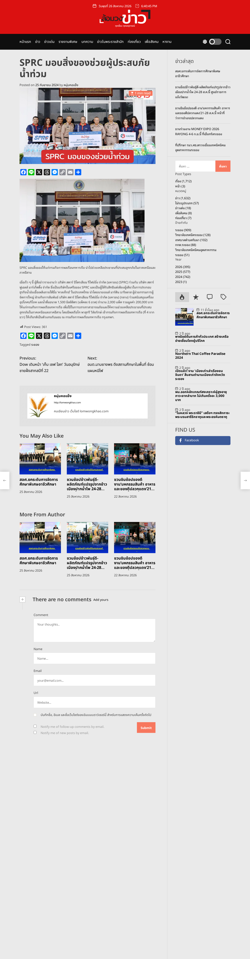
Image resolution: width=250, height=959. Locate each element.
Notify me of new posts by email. (65, 733)
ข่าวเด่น (49, 41)
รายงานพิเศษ (68, 41)
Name (38, 649)
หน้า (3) (180, 186)
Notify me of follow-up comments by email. (72, 727)
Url (36, 693)
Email (38, 671)
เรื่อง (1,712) (183, 180)
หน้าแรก (25, 41)
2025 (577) (182, 271)
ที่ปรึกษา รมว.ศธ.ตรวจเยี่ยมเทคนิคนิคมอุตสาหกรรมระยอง (200, 147)
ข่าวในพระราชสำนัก (110, 41)
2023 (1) (181, 281)
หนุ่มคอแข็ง (71, 85)
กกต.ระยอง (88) (185, 244)
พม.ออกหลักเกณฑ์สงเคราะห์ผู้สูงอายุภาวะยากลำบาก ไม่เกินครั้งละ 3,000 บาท (201, 396)
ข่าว (37, 41)
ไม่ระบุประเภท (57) (187, 202)
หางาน (167, 41)
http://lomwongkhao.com (67, 402)
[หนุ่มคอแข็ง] (38, 406)
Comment (41, 615)
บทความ (87, 41)
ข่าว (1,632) (182, 197)
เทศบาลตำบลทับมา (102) (191, 239)
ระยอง (35, 344)
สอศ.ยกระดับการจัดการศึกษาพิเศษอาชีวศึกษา (39, 482)
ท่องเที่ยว (134, 41)
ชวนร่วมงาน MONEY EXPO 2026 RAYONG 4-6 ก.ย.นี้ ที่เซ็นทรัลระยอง (198, 131)
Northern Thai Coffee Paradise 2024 (200, 355)
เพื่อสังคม (152, 41)
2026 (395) (182, 266)
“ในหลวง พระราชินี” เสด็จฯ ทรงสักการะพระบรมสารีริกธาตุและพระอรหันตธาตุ (202, 415)
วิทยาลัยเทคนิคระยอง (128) (193, 234)
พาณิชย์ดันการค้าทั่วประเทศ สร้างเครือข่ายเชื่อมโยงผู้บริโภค (202, 338)
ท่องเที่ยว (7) (183, 217)
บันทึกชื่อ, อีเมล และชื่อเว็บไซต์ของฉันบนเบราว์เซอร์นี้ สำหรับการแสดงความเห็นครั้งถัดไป (96, 715)
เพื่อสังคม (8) (183, 212)
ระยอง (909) (183, 229)
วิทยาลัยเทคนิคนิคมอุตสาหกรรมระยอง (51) (195, 252)
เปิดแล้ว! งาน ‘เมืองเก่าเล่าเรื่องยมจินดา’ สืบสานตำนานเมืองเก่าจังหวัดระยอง (200, 375)
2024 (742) (182, 276)
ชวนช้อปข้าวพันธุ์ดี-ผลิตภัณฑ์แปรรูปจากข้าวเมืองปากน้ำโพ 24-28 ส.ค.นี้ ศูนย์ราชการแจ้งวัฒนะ (87, 489)
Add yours (100, 600)
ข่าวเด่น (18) (183, 207)
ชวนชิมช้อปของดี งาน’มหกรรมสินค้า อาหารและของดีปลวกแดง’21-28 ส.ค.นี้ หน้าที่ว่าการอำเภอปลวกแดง (134, 489)
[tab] (182, 297)
